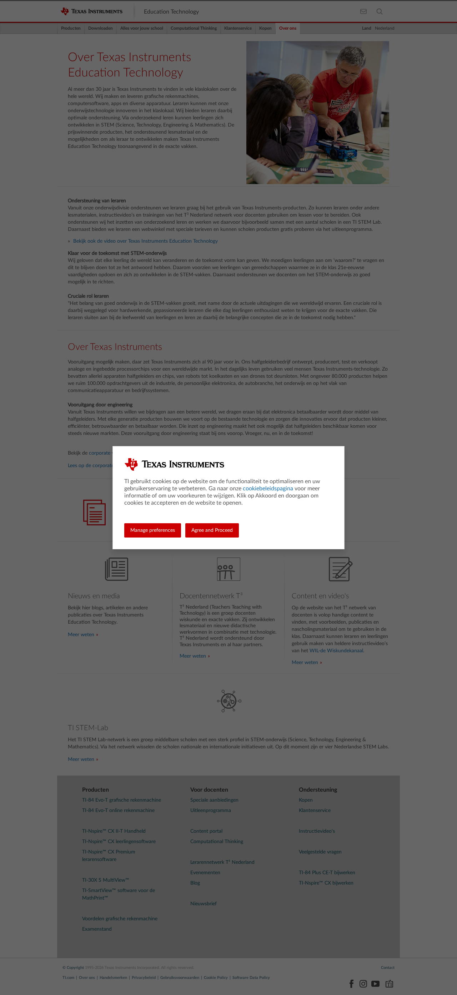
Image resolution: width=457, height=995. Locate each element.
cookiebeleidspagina (268, 488)
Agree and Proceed (212, 530)
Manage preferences (152, 530)
